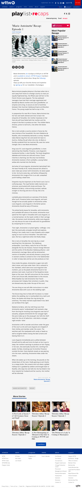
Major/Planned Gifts (73, 473)
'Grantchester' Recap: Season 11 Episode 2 (63, 45)
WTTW (3, 456)
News (25, 7)
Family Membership (73, 467)
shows (57, 25)
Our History (58, 458)
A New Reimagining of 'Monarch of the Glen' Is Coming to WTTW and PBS (40, 435)
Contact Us (58, 482)
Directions (57, 480)
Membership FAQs (73, 480)
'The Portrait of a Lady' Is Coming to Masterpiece (61, 433)
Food (50, 2)
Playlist (30, 458)
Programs (19, 7)
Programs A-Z (32, 456)
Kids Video (18, 458)
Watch (11, 7)
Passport (68, 7)
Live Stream (18, 460)
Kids (52, 2)
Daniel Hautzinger (16, 32)
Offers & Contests (73, 460)
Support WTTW (72, 456)
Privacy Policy (5, 486)
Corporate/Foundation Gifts (74, 470)
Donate (77, 3)
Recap (32, 388)
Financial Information (60, 473)
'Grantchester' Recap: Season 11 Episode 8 (63, 68)
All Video (17, 456)
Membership (71, 465)
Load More (41, 444)
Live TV (60, 7)
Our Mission (58, 456)
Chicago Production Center (60, 465)
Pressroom (58, 469)
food (59, 18)
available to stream (24, 76)
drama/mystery (51, 18)
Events (31, 7)
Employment (58, 475)
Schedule (5, 7)
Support (42, 7)
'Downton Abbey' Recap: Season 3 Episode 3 (60, 414)
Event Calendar (46, 456)
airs (26, 74)
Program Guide (6, 465)
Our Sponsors (58, 460)
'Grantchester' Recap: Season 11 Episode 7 (63, 37)
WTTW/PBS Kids (6, 463)
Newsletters (76, 7)
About (36, 7)
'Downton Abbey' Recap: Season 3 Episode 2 (21, 433)
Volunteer (57, 478)
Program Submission (60, 463)
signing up (18, 85)
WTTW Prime (5, 458)
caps (65, 18)
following (42, 78)
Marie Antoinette (19, 388)
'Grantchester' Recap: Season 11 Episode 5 (63, 60)
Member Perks (72, 463)
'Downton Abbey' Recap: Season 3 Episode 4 (40, 414)
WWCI (52, 486)
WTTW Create (5, 460)
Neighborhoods (44, 2)
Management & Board (61, 471)
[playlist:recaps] (39, 14)
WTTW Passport (36, 76)
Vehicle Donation (72, 475)
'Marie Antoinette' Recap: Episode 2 (41, 380)
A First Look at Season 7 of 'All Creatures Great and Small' (21, 415)
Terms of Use (13, 486)
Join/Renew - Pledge (73, 458)
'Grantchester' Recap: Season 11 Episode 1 (63, 53)
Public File (21, 486)
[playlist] (21, 14)
